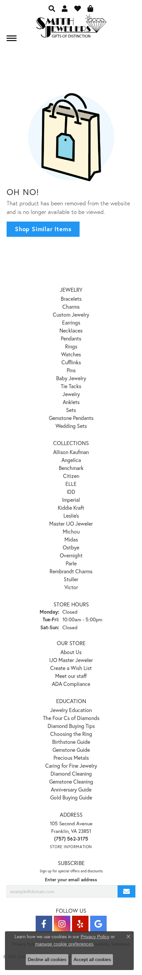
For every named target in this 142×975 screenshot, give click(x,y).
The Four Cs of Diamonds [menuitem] (71, 717)
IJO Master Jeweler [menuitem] (71, 659)
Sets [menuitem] (71, 409)
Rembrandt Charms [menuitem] (71, 571)
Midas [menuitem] (71, 539)
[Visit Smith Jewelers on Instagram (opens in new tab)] (62, 924)
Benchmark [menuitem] (71, 467)
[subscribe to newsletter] (126, 891)
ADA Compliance (71, 683)
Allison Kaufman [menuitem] (71, 451)
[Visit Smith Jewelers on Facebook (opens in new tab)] (44, 924)
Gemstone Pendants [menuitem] (71, 417)
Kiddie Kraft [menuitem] (71, 507)
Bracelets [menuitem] (71, 298)
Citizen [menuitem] (71, 475)
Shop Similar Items (43, 229)
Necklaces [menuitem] (71, 330)
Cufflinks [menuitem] (71, 362)
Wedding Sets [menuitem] (71, 425)
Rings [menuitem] (71, 346)
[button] (52, 8)
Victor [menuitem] (71, 587)
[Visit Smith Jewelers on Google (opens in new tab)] (98, 924)
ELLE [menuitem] (71, 483)
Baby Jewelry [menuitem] (71, 378)
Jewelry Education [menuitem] (71, 709)
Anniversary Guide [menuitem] (71, 789)
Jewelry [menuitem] (71, 393)
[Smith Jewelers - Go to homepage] (71, 27)
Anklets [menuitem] (71, 401)
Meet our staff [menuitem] (71, 675)
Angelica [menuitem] (71, 459)
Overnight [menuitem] (71, 555)
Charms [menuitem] (71, 306)
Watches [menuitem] (71, 354)
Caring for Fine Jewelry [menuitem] (71, 765)
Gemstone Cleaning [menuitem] (71, 781)
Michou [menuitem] (71, 531)
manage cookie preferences (64, 944)
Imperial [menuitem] (71, 499)
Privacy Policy (95, 936)
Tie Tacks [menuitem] (71, 386)
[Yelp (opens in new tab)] (80, 924)
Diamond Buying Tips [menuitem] (71, 725)
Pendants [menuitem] (71, 338)
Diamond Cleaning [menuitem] (71, 773)
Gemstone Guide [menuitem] (71, 749)
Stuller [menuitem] (71, 579)
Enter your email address (71, 880)
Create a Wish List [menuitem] (71, 667)
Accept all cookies (92, 959)
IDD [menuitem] (71, 491)
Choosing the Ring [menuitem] (71, 733)
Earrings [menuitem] (71, 322)
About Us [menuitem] (71, 651)
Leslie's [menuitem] (71, 515)
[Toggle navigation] (11, 38)
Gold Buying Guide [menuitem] (71, 797)
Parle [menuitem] (71, 563)
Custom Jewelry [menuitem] (71, 314)
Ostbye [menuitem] (71, 547)
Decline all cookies (47, 959)
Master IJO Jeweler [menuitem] (71, 523)
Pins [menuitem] (71, 370)
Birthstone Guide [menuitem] (71, 741)
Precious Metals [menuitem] (71, 757)
